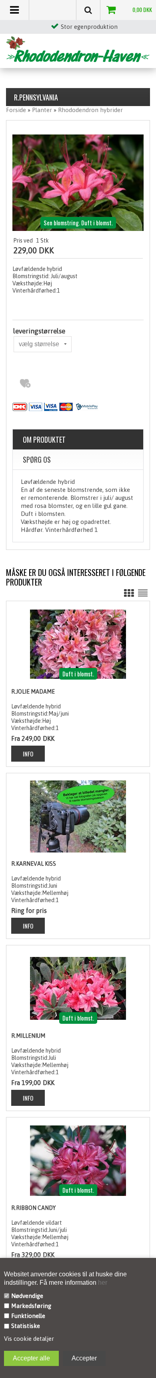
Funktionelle (28, 1315)
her (101, 1282)
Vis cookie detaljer (29, 1338)
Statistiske (25, 1325)
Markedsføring (31, 1305)
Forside (16, 109)
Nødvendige (27, 1295)
